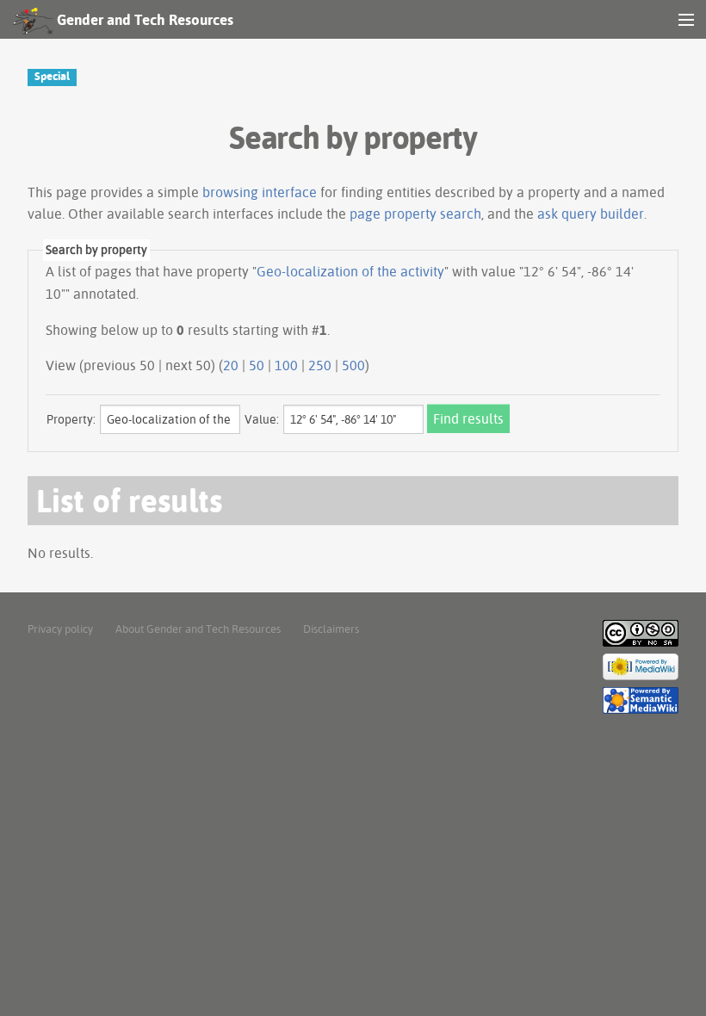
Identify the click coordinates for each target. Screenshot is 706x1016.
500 (353, 365)
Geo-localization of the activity (350, 271)
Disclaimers (331, 628)
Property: (71, 419)
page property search (415, 213)
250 (319, 365)
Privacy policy (60, 628)
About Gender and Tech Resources (198, 628)
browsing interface (259, 192)
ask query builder (590, 213)
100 (286, 365)
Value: (262, 419)
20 (230, 365)
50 (256, 365)
